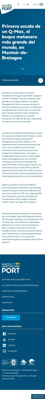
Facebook (12, 334)
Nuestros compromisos (14, 291)
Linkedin (11, 345)
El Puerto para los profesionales (20, 285)
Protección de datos (11, 370)
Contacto (7, 303)
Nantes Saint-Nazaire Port (16, 280)
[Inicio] (7, 7)
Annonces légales (11, 373)
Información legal (29, 370)
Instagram (12, 351)
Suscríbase (11, 317)
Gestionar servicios (38, 395)
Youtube (11, 340)
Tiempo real (8, 297)
